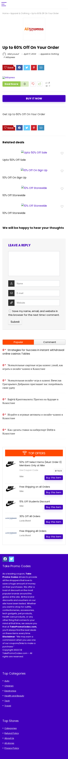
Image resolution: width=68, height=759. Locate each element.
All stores (9, 743)
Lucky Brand (25, 521)
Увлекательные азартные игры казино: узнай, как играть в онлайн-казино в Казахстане (32, 367)
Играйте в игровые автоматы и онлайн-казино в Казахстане (32, 416)
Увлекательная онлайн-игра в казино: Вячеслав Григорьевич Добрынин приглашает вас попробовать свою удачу (32, 384)
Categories (10, 728)
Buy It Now (34, 98)
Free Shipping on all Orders (34, 486)
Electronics (10, 690)
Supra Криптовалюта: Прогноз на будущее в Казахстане (30, 401)
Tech (7, 700)
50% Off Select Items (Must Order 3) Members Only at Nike (40, 463)
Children (9, 685)
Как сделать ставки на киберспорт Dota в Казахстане (28, 431)
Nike (21, 476)
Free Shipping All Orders (32, 531)
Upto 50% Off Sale (14, 160)
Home (5, 13)
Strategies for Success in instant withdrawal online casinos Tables (33, 352)
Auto (6, 680)
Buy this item (53, 477)
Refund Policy (11, 733)
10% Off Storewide (13, 195)
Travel (7, 705)
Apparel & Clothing (19, 13)
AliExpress (10, 57)
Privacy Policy (11, 748)
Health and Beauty (14, 695)
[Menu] (4, 4)
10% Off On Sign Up (14, 177)
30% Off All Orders (29, 516)
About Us (9, 738)
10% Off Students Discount (34, 501)
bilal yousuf (13, 54)
